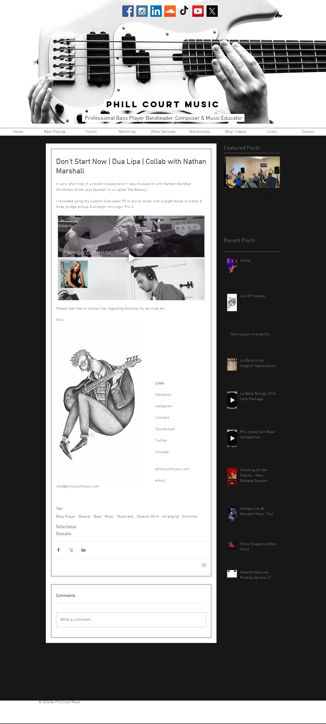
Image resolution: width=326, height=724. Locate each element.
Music (109, 516)
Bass (98, 516)
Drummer (190, 516)
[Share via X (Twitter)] (71, 549)
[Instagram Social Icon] (142, 11)
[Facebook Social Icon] (128, 11)
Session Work (148, 516)
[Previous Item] (232, 172)
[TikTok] (184, 11)
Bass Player (66, 516)
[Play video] (131, 258)
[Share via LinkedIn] (83, 549)
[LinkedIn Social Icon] (156, 11)
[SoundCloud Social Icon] (170, 11)
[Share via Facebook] (58, 549)
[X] (212, 11)
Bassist (85, 516)
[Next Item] (271, 172)
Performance (66, 526)
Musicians (125, 516)
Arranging (170, 516)
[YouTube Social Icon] (198, 11)
